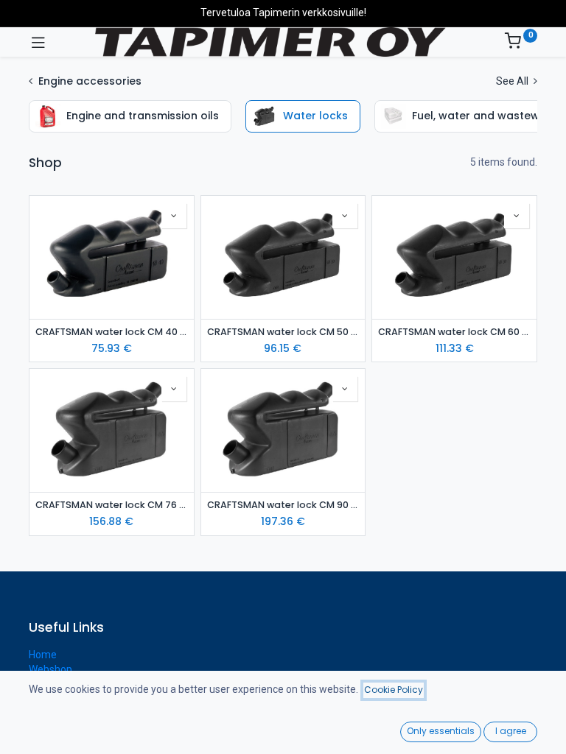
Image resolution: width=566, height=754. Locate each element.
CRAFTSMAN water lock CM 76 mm (111, 504)
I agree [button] (510, 731)
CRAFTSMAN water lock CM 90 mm (283, 504)
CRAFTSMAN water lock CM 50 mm (283, 331)
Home (43, 654)
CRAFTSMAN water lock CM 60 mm (454, 331)
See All (513, 81)
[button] (173, 215)
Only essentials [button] (441, 731)
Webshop (50, 669)
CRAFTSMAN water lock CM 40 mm (111, 331)
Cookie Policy (393, 689)
